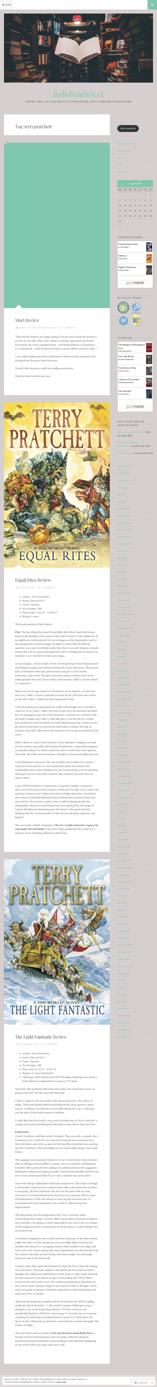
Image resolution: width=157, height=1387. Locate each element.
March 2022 (122, 755)
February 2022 (124, 762)
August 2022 (123, 719)
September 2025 (125, 480)
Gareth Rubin (124, 394)
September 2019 (125, 966)
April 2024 (122, 579)
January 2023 (123, 684)
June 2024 (121, 564)
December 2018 (124, 1029)
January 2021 (123, 853)
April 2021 (122, 832)
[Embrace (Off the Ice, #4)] (149, 262)
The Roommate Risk (128, 244)
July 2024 (121, 557)
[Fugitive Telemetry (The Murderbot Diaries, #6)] (149, 274)
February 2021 (124, 846)
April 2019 (122, 1001)
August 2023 (123, 635)
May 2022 (121, 740)
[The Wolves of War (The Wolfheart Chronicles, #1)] (149, 374)
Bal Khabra (123, 259)
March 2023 (122, 670)
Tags (119, 164)
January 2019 (123, 1022)
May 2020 (121, 909)
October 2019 (123, 959)
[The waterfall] (149, 397)
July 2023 (121, 642)
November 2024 (124, 529)
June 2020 (121, 902)
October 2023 (123, 621)
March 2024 (122, 586)
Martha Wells (124, 270)
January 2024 (123, 600)
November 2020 (124, 867)
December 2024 (124, 522)
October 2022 (123, 705)
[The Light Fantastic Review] (57, 942)
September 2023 (125, 628)
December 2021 (124, 776)
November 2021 (124, 783)
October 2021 (123, 790)
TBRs (120, 171)
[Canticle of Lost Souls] (149, 386)
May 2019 (121, 994)
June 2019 (121, 987)
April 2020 (122, 916)
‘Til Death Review (125, 453)
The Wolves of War (127, 367)
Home (8, 4)
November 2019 (124, 952)
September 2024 (125, 543)
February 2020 (124, 931)
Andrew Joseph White (127, 359)
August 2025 (123, 487)
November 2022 (124, 698)
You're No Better (126, 356)
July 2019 (121, 980)
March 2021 (122, 839)
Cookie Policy (61, 1382)
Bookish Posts (124, 150)
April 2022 (122, 747)
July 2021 (121, 811)
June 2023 (121, 649)
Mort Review (27, 320)
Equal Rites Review (33, 580)
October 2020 (123, 874)
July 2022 (121, 726)
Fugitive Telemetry (127, 267)
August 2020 (123, 888)
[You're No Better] (149, 363)
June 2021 (121, 818)
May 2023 (121, 656)
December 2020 (124, 860)
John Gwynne (124, 371)
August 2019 (123, 973)
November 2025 (124, 466)
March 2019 (122, 1008)
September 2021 (125, 797)
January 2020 (123, 938)
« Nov (120, 225)
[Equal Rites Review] (57, 485)
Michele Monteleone (126, 382)
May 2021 (121, 825)
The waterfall (124, 390)
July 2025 (121, 494)
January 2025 (123, 515)
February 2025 (124, 508)
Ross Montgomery (126, 351)
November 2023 (124, 614)
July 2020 (121, 895)
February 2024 (124, 593)
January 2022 (123, 769)
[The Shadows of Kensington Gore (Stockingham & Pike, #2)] (149, 351)
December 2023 (124, 607)
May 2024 (121, 572)
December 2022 (124, 691)
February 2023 (124, 677)
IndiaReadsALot (78, 94)
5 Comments (68, 327)
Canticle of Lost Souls (128, 379)
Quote (22, 327)
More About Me (128, 128)
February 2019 (124, 1015)
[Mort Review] (57, 225)
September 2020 (125, 881)
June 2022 (121, 733)
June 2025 (121, 501)
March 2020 (122, 923)
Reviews (121, 157)
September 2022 (125, 712)
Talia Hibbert (124, 247)
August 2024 (123, 550)
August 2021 (123, 804)
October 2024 (123, 536)
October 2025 (123, 473)
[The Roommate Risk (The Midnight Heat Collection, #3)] (149, 251)
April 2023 (122, 663)
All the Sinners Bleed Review (131, 432)
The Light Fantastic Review (41, 1037)
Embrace (122, 255)
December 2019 (124, 945)
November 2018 (124, 1036)
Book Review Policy (126, 143)
